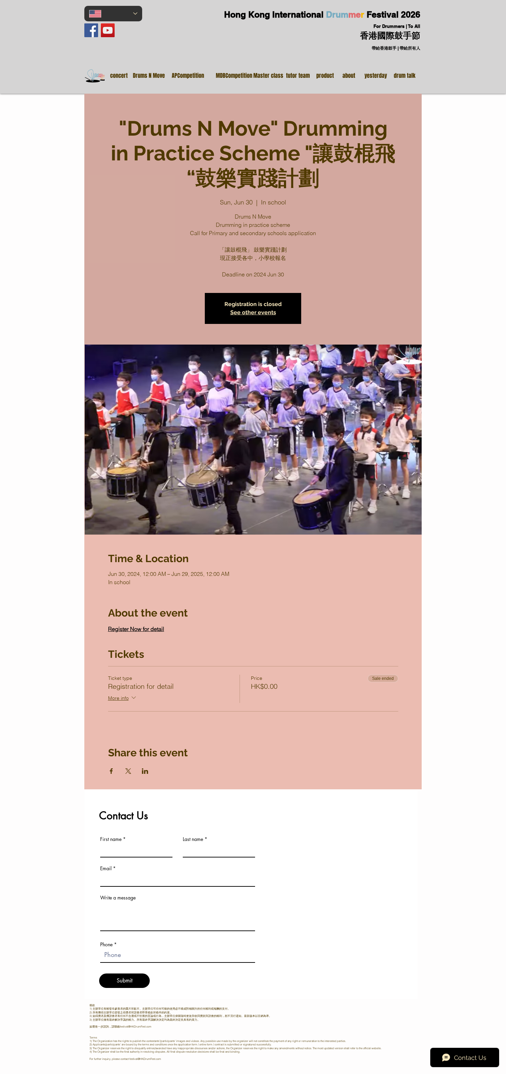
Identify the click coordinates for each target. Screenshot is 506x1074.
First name (111, 839)
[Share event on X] (128, 771)
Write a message (118, 897)
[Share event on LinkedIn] (145, 771)
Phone (106, 944)
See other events (253, 312)
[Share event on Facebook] (111, 771)
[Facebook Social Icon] (91, 30)
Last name (193, 839)
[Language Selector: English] (113, 13)
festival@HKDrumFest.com (135, 1026)
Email (106, 868)
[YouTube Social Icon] (108, 30)
